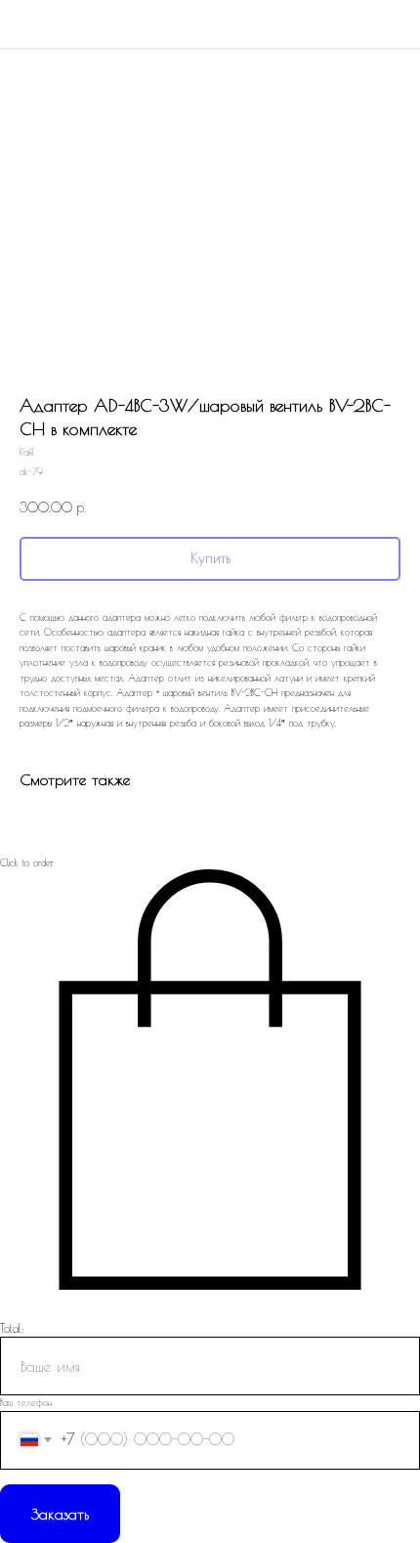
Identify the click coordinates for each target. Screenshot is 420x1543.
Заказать (60, 1513)
